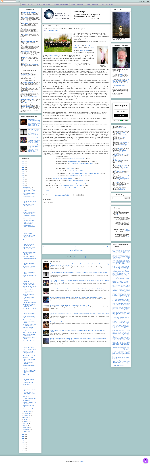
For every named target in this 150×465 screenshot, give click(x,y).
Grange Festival (116, 299)
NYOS (122, 321)
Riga (113, 336)
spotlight (127, 346)
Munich (128, 310)
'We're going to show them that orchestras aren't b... (29, 317)
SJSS (56, 30)
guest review (115, 302)
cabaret (120, 270)
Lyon (129, 309)
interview (120, 303)
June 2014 (26, 421)
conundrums (127, 281)
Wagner (128, 357)
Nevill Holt (114, 316)
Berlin (128, 258)
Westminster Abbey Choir (74, 161)
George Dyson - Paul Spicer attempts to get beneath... (29, 227)
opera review (122, 325)
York (120, 365)
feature (117, 291)
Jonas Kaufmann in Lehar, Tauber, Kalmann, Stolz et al (85, 173)
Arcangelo (114, 252)
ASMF (124, 252)
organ (119, 326)
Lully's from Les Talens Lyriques (72, 187)
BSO (124, 263)
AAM (128, 249)
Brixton (117, 263)
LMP (125, 308)
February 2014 (26, 429)
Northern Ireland (125, 320)
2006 (23, 448)
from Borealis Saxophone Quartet (82, 163)
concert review (50, 30)
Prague (113, 332)
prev (119, 332)
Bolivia (120, 260)
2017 (23, 179)
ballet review (124, 253)
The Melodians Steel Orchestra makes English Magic (29, 201)
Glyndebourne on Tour (125, 297)
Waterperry (118, 358)
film (116, 293)
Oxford (124, 326)
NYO (119, 321)
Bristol (121, 261)
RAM (116, 333)
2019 (23, 175)
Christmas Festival (84, 50)
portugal (128, 330)
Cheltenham (119, 274)
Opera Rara (115, 325)
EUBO (120, 290)
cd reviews (127, 273)
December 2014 (27, 187)
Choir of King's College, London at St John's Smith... (28, 299)
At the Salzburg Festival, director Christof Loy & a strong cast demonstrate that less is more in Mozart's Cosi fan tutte (33, 132)
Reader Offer (123, 333)
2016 (23, 181)
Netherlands (127, 314)
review (121, 334)
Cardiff (123, 271)
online (113, 322)
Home (47, 190)
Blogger (81, 461)
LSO (126, 309)
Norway (114, 321)
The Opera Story (119, 352)
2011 (23, 438)
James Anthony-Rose (119, 171)
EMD (126, 287)
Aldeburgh (114, 251)
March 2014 (26, 427)
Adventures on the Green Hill (122, 250)
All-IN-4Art (120, 251)
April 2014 (25, 425)
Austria (128, 252)
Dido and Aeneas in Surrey (29, 332)
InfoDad (128, 236)
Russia (125, 337)
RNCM (121, 336)
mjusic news (123, 310)
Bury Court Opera (116, 265)
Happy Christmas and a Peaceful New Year (28, 223)
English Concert (116, 289)
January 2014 (26, 431)
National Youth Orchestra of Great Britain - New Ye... (29, 213)
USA (125, 356)
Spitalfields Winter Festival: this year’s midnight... (29, 219)
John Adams (73, 183)
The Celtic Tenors (118, 139)
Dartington (122, 283)
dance (118, 283)
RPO (119, 337)
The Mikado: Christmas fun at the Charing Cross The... (29, 379)
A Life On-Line (116, 249)
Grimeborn (115, 300)
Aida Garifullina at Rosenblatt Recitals (62, 178)
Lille (119, 308)
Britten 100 (124, 262)
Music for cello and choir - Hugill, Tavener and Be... (29, 284)
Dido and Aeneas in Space (29, 349)
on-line (128, 321)
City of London (126, 275)
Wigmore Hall (116, 362)
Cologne (117, 278)
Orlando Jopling (123, 135)
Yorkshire (123, 365)
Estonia (114, 290)
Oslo (122, 326)
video (123, 357)
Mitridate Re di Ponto (28, 382)
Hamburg (122, 301)
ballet (119, 253)
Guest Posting (126, 300)
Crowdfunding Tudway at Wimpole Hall (29, 335)
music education (116, 313)
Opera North (127, 323)
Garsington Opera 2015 (28, 408)
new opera (120, 316)
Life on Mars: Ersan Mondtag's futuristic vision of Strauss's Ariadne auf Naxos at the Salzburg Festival (76, 297)
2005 (23, 450)
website (128, 358)
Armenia (119, 252)
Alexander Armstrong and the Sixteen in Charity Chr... (29, 367)
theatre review (126, 353)
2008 (23, 444)
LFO (113, 308)
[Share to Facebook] (81, 195)
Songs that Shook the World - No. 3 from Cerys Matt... (29, 309)
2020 (23, 173)
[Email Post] (73, 195)
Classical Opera (115, 277)
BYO (118, 270)
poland (123, 330)
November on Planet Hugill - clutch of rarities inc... (29, 325)
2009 (23, 442)
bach (117, 253)
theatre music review (117, 353)
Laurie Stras (117, 182)
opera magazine (119, 323)
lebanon (117, 306)
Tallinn (119, 349)
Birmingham (115, 260)
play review (119, 330)
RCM (119, 333)
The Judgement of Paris (56, 322)
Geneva (124, 295)
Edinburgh (127, 286)
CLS (121, 277)
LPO (123, 309)
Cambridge (114, 271)
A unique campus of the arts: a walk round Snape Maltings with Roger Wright (69, 305)
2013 (23, 434)
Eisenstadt (123, 287)
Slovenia (121, 342)
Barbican (122, 255)
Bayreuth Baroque (125, 256)
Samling (118, 339)
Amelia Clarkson (123, 167)
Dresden (118, 285)
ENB (129, 287)
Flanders (114, 294)
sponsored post (121, 346)
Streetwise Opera (126, 347)
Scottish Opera (120, 341)
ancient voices (126, 251)
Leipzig (116, 307)
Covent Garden (123, 282)
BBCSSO (114, 258)
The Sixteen (127, 352)
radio (113, 333)
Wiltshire (128, 362)
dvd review (121, 286)
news (117, 317)
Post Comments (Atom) (80, 257)
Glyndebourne (115, 298)
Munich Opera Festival (117, 312)
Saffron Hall (119, 338)
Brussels (121, 263)
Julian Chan (120, 162)
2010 (23, 440)
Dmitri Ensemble (54, 55)
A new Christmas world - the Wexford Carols (29, 276)
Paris (113, 329)
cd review (119, 273)
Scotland (114, 341)
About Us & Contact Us (44, 4)
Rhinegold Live (126, 334)
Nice (126, 317)
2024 (23, 165)
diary (113, 285)
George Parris (122, 164)
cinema (119, 275)
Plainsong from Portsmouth (77, 158)
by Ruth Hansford (120, 268)
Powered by (117, 120)
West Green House (125, 360)
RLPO (117, 336)
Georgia (128, 295)
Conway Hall (115, 282)
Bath (119, 256)
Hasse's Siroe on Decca (28, 344)
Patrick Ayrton (122, 177)
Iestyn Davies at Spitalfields (77, 175)
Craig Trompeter (118, 160)
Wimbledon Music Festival (119, 363)
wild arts (123, 362)
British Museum (126, 261)
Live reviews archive (77, 4)
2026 (23, 161)
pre (116, 332)
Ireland (124, 303)
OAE (125, 321)
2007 (23, 446)
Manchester (118, 311)
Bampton (118, 255)
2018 (23, 177)
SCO (128, 339)
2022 (23, 169)
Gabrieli (114, 295)
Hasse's (69, 168)
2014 (23, 185)
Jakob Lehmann (123, 186)
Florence (119, 294)
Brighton (118, 261)
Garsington (119, 295)
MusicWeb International (124, 233)
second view (127, 341)
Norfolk (119, 318)
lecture (121, 306)
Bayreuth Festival (116, 257)
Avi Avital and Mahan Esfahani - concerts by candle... (29, 353)
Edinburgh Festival (116, 287)
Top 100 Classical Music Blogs (120, 83)
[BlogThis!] (78, 195)
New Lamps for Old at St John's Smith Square (28, 346)
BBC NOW (127, 257)
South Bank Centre (125, 344)
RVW (128, 337)
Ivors (115, 304)
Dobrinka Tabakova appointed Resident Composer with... (28, 244)
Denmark (128, 283)
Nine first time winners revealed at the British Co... (29, 389)
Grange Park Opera (125, 299)
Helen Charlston (125, 145)
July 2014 (25, 419)
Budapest (128, 263)
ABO (113, 250)
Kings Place (127, 304)
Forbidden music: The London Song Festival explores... (29, 394)
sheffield (114, 342)
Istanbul (128, 303)
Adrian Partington (123, 142)
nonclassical (114, 318)
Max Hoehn (121, 148)
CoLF (113, 278)
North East (124, 318)
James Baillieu (121, 141)
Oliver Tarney (122, 152)
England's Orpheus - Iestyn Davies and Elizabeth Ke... (29, 371)
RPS (122, 337)
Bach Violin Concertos (28, 256)
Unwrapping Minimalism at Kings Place (29, 259)
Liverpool (122, 308)
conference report (117, 281)
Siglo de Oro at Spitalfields (71, 166)
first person (127, 293)
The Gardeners (120, 351)
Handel (128, 302)
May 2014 (25, 423)
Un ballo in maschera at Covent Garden (28, 232)
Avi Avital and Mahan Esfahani (76, 171)
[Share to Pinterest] (83, 195)
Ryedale (114, 338)
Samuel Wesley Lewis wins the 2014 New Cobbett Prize (29, 272)
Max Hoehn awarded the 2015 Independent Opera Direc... (29, 305)
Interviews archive (107, 4)
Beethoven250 (123, 258)
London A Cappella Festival (29, 230)
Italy (113, 304)
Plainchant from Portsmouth (29, 302)
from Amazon (120, 215)
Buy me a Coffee (123, 96)
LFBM (128, 307)
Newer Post (46, 247)
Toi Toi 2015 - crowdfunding (29, 356)
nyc (117, 321)
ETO (117, 290)
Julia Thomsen (122, 150)
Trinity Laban (124, 354)
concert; (128, 280)
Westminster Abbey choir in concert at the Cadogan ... (29, 313)
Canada (119, 271)
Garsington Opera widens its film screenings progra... (29, 236)
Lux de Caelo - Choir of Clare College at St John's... (28, 291)
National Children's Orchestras (27, 385)
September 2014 (27, 415)
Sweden (128, 348)
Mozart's (75, 180)
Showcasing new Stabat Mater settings (28, 406)
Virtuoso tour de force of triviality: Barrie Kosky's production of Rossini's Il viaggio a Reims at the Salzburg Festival (79, 288)
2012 (23, 436)
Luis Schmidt (122, 137)
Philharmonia (124, 329)
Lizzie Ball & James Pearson (121, 165)
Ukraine (122, 356)
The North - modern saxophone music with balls (29, 321)
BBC (123, 257)
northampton (118, 320)
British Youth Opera (116, 262)
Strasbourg (119, 347)
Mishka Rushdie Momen (123, 178)
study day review (116, 348)
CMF (123, 277)
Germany (114, 296)
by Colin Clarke (124, 266)
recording (118, 334)
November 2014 (27, 411)
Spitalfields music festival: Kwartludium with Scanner (29, 249)
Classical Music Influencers (118, 85)
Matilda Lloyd (122, 189)
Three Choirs (115, 354)
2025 (23, 163)
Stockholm (114, 347)
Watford (123, 358)
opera (120, 322)
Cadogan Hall (126, 270)
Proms (128, 332)
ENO (122, 289)
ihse (116, 303)
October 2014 (26, 413)
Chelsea (114, 274)
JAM (117, 304)
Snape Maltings (120, 343)
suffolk (123, 348)
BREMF (114, 261)
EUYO (123, 290)
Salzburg (114, 339)
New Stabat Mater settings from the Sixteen (71, 185)
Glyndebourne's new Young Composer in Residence (29, 197)
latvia (113, 306)
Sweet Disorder (26, 400)
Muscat (125, 312)
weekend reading (116, 360)
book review (126, 260)
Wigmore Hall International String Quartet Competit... (29, 287)
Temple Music (124, 350)
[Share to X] (80, 195)
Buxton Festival (124, 265)
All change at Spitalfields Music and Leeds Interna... (29, 268)
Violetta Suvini (121, 127)
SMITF (125, 342)
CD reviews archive (93, 4)
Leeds (124, 306)
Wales (113, 358)
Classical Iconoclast (127, 230)
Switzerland (114, 349)
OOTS (117, 322)
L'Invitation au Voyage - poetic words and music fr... (29, 190)
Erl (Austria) (127, 289)
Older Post (106, 247)
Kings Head (121, 304)
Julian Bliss (122, 188)
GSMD (120, 300)
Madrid (113, 310)
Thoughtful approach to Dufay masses (28, 240)
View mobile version (76, 250)
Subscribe (121, 115)
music (128, 312)
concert (128, 278)
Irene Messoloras (123, 144)
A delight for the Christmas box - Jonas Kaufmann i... (29, 359)
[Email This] (76, 195)
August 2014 (26, 417)
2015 (23, 183)
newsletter (122, 317)
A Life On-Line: (123, 249)
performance (118, 329)
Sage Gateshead (126, 338)
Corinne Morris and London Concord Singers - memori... (29, 253)
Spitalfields (115, 346)
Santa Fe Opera (123, 339)
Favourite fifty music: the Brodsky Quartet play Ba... (28, 263)
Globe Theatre (125, 296)
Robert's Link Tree (27, 4)
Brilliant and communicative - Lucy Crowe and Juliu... (29, 397)
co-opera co (127, 277)
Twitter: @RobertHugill (61, 4)
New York (125, 316)
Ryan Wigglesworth (121, 132)
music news (126, 313)
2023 (23, 167)
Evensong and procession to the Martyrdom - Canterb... (29, 206)
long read (120, 309)
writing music (115, 365)
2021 (23, 171)
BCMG (118, 258)
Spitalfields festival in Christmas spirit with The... (28, 329)
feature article (122, 291)
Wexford (114, 361)
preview (123, 332)
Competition (122, 278)
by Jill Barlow (122, 267)
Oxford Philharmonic (125, 327)
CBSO (126, 271)
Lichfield (116, 308)
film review (120, 293)
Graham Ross (77, 46)
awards (113, 253)
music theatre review (118, 314)
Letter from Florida (123, 307)
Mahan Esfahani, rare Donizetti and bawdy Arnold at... (28, 280)
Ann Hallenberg (125, 175)
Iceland (113, 303)
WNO (128, 364)
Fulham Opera (126, 294)
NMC (129, 317)
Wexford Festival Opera (123, 361)
